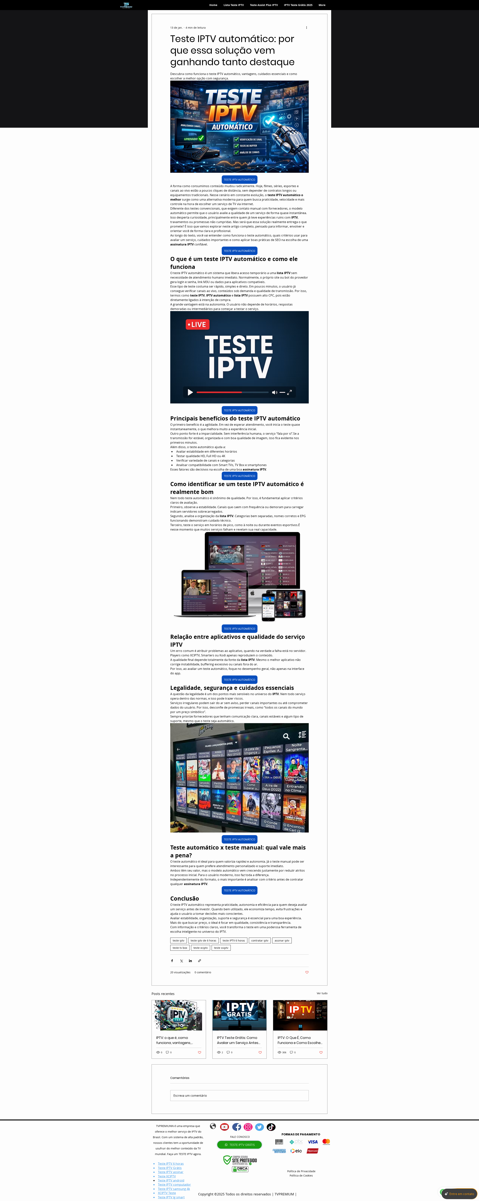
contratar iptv (259, 940)
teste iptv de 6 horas (203, 940)
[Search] (327, 5)
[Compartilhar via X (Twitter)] (181, 960)
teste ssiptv (221, 948)
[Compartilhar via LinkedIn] (190, 960)
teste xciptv (200, 948)
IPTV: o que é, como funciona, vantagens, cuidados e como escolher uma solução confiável (178, 1040)
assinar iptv (282, 940)
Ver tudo (322, 993)
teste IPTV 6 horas (234, 940)
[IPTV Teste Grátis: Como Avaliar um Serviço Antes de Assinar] (240, 1015)
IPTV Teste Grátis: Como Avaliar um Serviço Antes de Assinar (237, 1040)
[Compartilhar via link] (199, 960)
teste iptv (178, 940)
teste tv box (180, 948)
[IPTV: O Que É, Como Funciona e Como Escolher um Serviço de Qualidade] (300, 1015)
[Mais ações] (306, 27)
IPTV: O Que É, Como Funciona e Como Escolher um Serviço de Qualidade (300, 1040)
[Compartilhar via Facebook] (172, 960)
